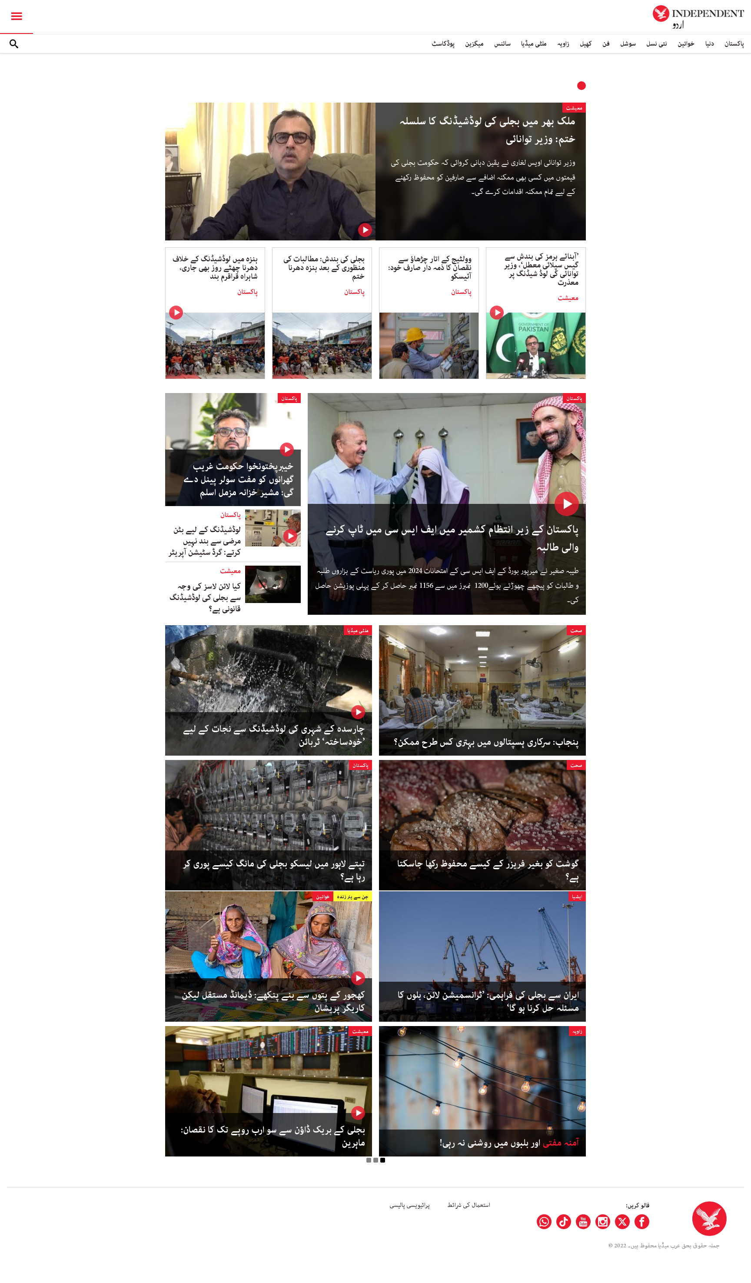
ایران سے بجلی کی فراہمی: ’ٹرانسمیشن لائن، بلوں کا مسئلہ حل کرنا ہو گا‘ (488, 1002)
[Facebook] (642, 1221)
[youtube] (583, 1221)
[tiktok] (563, 1221)
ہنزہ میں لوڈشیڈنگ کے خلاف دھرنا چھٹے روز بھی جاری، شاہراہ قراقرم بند (215, 268)
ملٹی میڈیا (534, 44)
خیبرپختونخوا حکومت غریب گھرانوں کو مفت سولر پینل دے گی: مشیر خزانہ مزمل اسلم (238, 479)
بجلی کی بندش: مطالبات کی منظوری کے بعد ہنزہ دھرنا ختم (324, 268)
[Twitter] (622, 1221)
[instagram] (602, 1221)
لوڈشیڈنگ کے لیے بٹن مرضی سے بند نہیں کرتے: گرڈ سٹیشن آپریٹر (204, 541)
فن (606, 44)
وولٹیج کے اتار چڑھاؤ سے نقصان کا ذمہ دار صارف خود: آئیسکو (430, 268)
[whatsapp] (544, 1221)
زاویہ (563, 44)
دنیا (709, 44)
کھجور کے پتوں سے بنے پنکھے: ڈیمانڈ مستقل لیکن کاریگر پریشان (273, 1002)
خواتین (686, 44)
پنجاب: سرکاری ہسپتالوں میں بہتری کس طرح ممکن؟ (486, 742)
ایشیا (577, 896)
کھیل (586, 44)
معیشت (574, 108)
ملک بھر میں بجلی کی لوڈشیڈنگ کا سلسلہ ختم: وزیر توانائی (487, 130)
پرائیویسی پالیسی (409, 1205)
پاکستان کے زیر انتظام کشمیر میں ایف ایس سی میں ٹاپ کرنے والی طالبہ (452, 539)
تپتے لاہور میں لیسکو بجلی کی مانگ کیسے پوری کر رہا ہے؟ (274, 870)
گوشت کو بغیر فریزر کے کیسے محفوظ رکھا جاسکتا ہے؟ (488, 870)
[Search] (14, 44)
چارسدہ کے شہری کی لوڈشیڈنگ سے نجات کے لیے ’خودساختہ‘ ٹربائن (274, 736)
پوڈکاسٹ (443, 44)
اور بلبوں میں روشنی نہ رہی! (509, 1143)
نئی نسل (656, 44)
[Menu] (16, 17)
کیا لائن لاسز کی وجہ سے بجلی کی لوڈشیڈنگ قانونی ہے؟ (205, 597)
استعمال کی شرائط (468, 1205)
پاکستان (734, 44)
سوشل (628, 44)
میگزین (474, 44)
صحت (576, 630)
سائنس (502, 44)
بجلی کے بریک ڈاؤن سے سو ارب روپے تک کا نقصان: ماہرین (273, 1136)
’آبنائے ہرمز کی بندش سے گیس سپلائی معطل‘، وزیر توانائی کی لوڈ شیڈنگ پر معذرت (541, 269)
